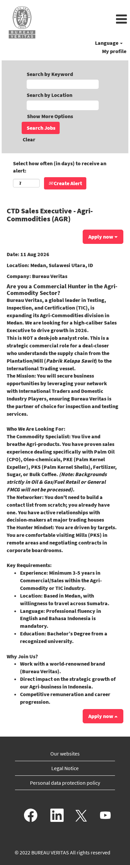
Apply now (101, 236)
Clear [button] (29, 139)
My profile (114, 51)
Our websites (65, 753)
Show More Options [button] (50, 116)
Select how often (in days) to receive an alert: (59, 167)
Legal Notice (65, 768)
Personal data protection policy (65, 782)
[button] (86, 19)
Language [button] (107, 42)
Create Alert (67, 183)
